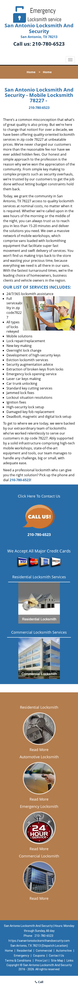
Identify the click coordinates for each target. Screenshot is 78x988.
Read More (39, 749)
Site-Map (57, 960)
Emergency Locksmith (39, 806)
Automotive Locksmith (39, 756)
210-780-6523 (48, 43)
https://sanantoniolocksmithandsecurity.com (39, 940)
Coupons (39, 955)
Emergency (21, 955)
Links (70, 960)
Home (31, 72)
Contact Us (56, 955)
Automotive (64, 950)
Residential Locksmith (39, 707)
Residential (24, 950)
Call (40, 982)
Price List (41, 960)
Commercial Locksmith (39, 855)
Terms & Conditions (18, 960)
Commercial (44, 950)
